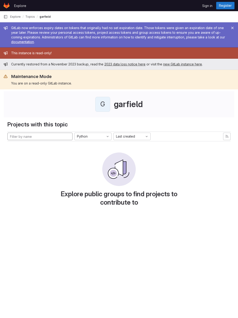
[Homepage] (6, 5)
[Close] (232, 28)
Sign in (207, 6)
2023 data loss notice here (124, 64)
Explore (20, 6)
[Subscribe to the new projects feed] (227, 136)
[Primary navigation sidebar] (5, 16)
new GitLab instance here (182, 64)
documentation (22, 42)
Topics (30, 16)
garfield (45, 16)
